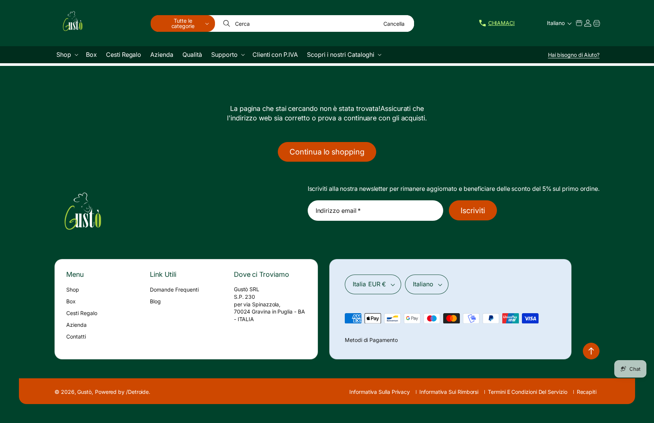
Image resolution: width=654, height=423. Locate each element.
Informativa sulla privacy (379, 392)
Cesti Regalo (81, 313)
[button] (183, 23)
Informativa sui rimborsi (448, 392)
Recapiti (586, 392)
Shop (72, 289)
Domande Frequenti (174, 289)
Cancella (394, 23)
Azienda (76, 325)
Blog (155, 301)
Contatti (76, 336)
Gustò (84, 392)
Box (71, 301)
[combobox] (315, 23)
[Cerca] (227, 23)
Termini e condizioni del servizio (527, 392)
